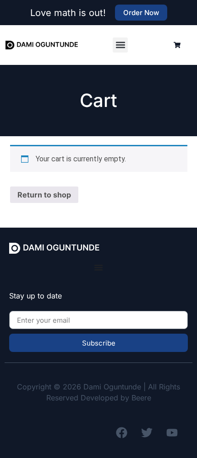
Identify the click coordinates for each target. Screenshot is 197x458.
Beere (141, 397)
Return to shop (44, 194)
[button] (120, 45)
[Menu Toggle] (98, 267)
